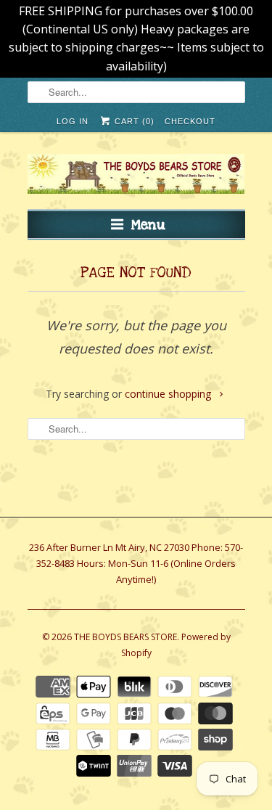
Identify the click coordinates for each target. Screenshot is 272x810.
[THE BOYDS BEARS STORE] (136, 176)
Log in (72, 121)
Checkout (190, 121)
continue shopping (169, 394)
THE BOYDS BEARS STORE (125, 637)
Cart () (133, 121)
